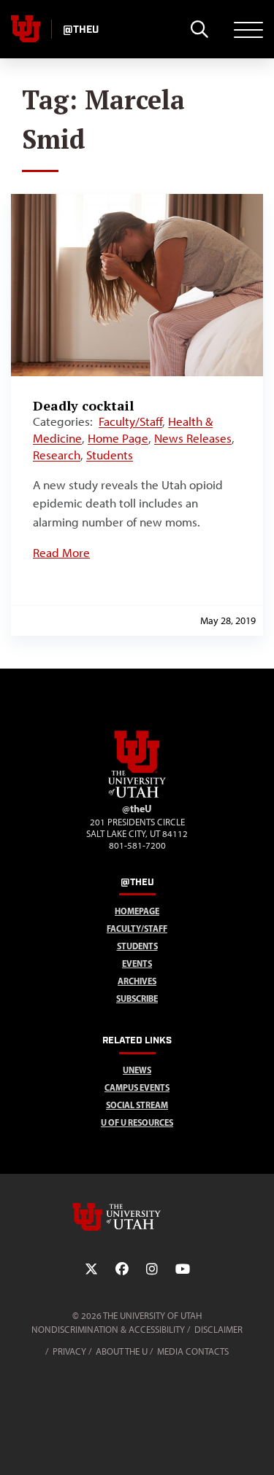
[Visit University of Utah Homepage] (25, 29)
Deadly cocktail (83, 405)
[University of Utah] (137, 1217)
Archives (137, 981)
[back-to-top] (256, 1446)
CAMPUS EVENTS (137, 1087)
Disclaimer (218, 1329)
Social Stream (137, 1105)
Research (56, 455)
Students (109, 455)
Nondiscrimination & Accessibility (108, 1329)
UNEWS (137, 1070)
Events (137, 963)
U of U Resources (137, 1122)
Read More (61, 552)
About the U (122, 1351)
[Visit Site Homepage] (137, 795)
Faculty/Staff (130, 421)
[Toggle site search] (199, 29)
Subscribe (137, 998)
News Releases (193, 438)
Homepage (137, 911)
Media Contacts (193, 1351)
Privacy (69, 1351)
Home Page (118, 438)
